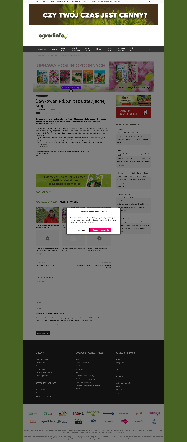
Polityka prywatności (48, 1)
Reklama (38, 1)
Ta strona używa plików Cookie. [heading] (93, 211)
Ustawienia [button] (82, 230)
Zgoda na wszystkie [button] (101, 230)
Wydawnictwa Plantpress (63, 1)
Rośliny (87, 49)
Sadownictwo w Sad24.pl (105, 1)
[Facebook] (149, 1)
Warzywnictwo (76, 1)
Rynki (131, 49)
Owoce (64, 49)
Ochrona (110, 49)
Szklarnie (76, 49)
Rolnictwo (117, 1)
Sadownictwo (42, 49)
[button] (148, 49)
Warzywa (54, 49)
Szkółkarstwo (99, 49)
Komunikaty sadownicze (89, 1)
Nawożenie (121, 49)
